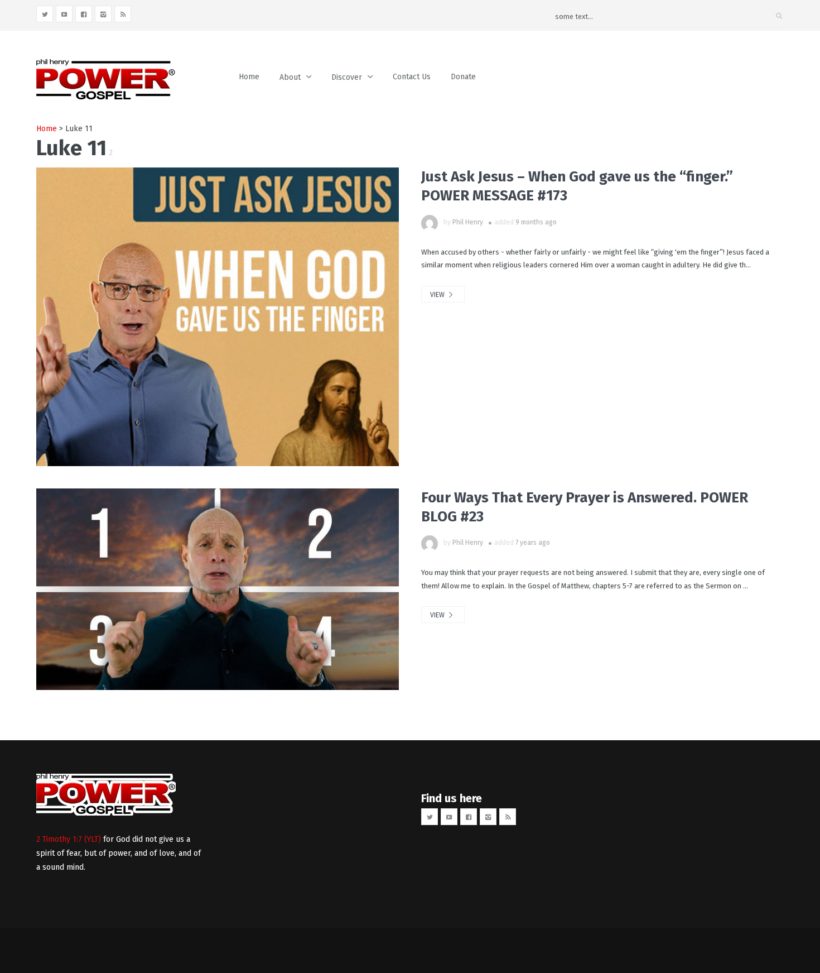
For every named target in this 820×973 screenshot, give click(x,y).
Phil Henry (467, 222)
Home (249, 77)
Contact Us (412, 77)
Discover (346, 77)
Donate (463, 77)
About (290, 77)
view (438, 295)
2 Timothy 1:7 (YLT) (68, 839)
